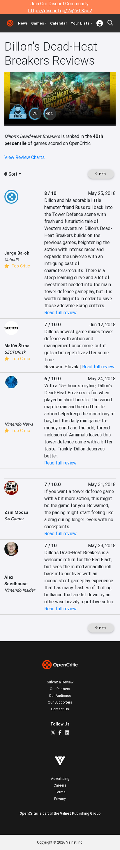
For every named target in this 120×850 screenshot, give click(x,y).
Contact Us (60, 709)
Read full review (60, 312)
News (23, 23)
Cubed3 (11, 259)
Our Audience (60, 695)
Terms (60, 792)
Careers (60, 785)
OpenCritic (29, 813)
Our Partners (60, 689)
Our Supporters (60, 702)
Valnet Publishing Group (80, 813)
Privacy (60, 799)
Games (37, 23)
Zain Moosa (16, 512)
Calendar (58, 23)
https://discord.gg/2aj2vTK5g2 (60, 10)
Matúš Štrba (16, 345)
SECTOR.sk (14, 352)
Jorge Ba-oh (16, 253)
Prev (102, 174)
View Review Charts (24, 157)
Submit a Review (60, 682)
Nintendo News (18, 424)
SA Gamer (14, 518)
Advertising (60, 778)
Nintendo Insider (19, 590)
